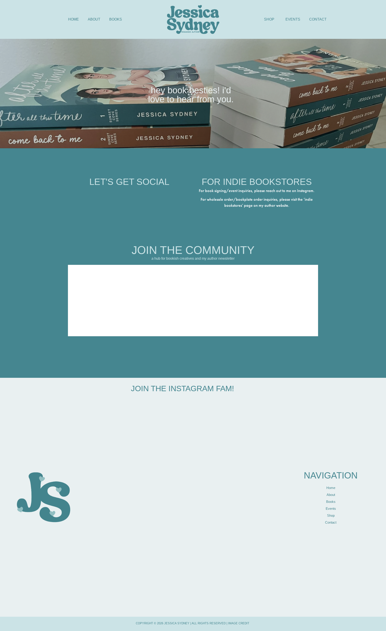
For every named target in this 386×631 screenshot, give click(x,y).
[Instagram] (104, 194)
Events (292, 19)
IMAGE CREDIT (238, 623)
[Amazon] (141, 194)
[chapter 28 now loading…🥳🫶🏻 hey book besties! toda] (253, 450)
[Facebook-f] (129, 194)
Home (73, 19)
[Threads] (117, 194)
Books (115, 19)
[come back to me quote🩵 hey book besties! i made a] (206, 445)
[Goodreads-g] (153, 194)
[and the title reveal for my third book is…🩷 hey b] (158, 490)
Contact (318, 19)
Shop (269, 19)
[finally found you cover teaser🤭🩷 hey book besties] (111, 498)
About (94, 19)
